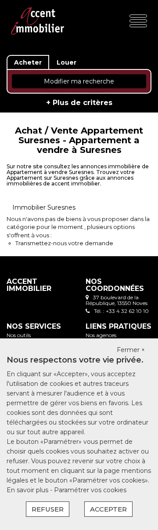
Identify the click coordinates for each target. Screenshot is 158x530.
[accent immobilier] (37, 20)
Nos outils (19, 335)
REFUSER (48, 509)
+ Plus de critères (79, 102)
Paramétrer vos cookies (90, 490)
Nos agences (101, 335)
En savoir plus (28, 490)
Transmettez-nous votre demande (64, 243)
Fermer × (131, 350)
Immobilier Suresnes (43, 207)
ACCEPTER (108, 509)
